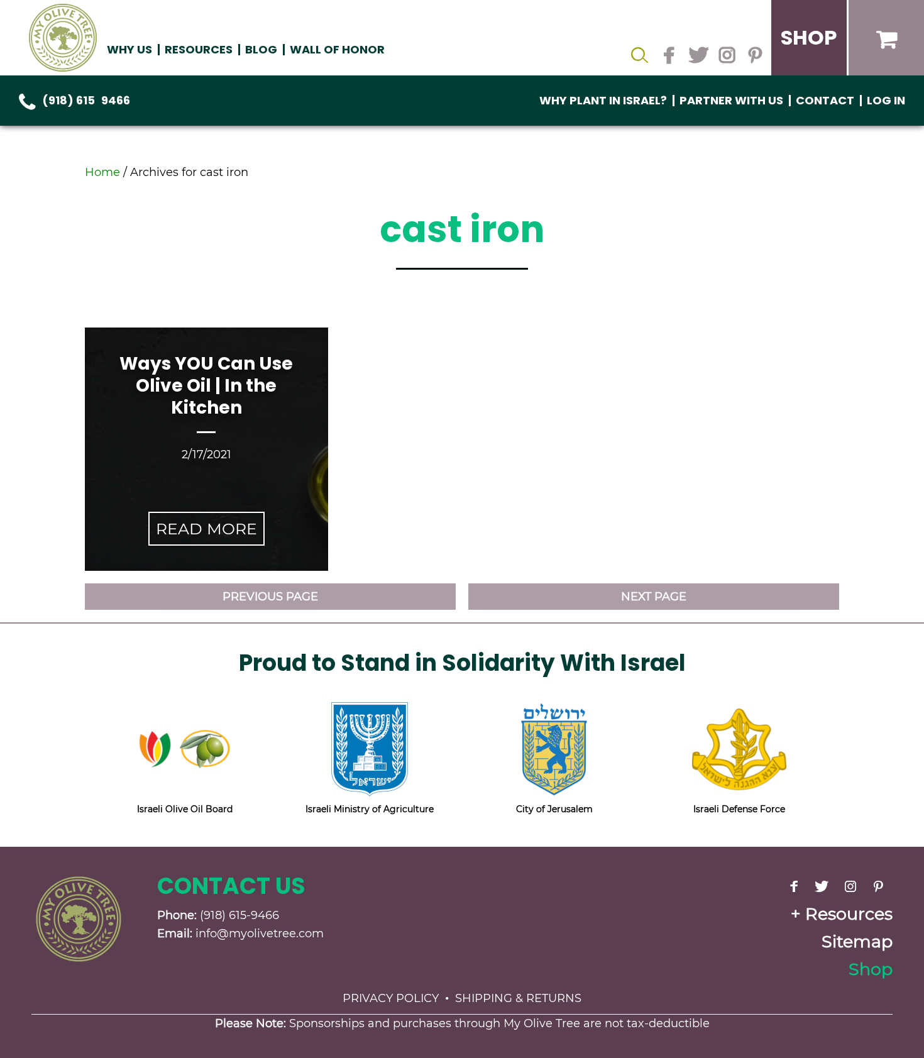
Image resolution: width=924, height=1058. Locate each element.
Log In (886, 100)
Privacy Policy (391, 998)
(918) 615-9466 (86, 100)
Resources (849, 913)
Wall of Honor (337, 49)
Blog (261, 49)
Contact (825, 100)
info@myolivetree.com (259, 933)
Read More (206, 528)
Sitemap (857, 941)
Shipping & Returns (518, 998)
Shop (871, 969)
